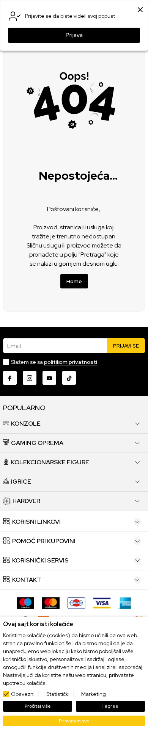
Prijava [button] (74, 35)
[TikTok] (69, 378)
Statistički (57, 694)
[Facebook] (10, 378)
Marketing (93, 694)
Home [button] (74, 281)
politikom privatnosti (70, 362)
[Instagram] (29, 378)
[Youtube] (49, 378)
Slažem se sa (54, 362)
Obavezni (23, 694)
